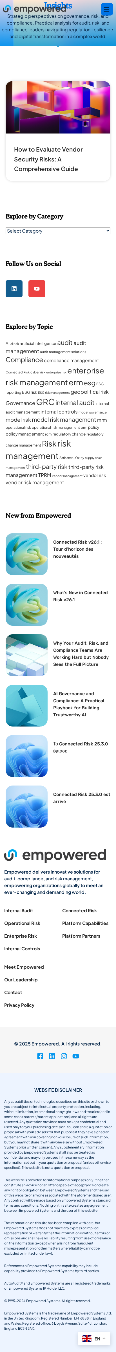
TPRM (44, 475)
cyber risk (37, 372)
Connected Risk (18, 372)
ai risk (14, 344)
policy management (25, 433)
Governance (20, 403)
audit (65, 342)
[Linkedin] (14, 288)
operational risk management (56, 427)
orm (84, 427)
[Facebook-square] (40, 1056)
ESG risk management (54, 392)
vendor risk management (35, 482)
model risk (18, 419)
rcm (48, 434)
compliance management (71, 360)
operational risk (18, 427)
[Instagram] (64, 1056)
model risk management (64, 419)
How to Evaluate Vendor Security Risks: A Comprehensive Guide (48, 158)
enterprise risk (56, 372)
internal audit (75, 402)
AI (8, 343)
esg (89, 383)
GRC (45, 402)
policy (93, 427)
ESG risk (29, 392)
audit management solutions (63, 352)
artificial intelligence (38, 343)
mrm (102, 420)
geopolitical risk (90, 391)
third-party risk (47, 466)
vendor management (67, 476)
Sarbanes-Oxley (71, 458)
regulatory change (69, 434)
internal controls (59, 411)
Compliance (24, 359)
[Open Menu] (107, 9)
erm (76, 382)
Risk (49, 443)
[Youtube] (36, 288)
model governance (93, 412)
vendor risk (94, 475)
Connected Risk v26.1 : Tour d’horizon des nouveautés (77, 549)
